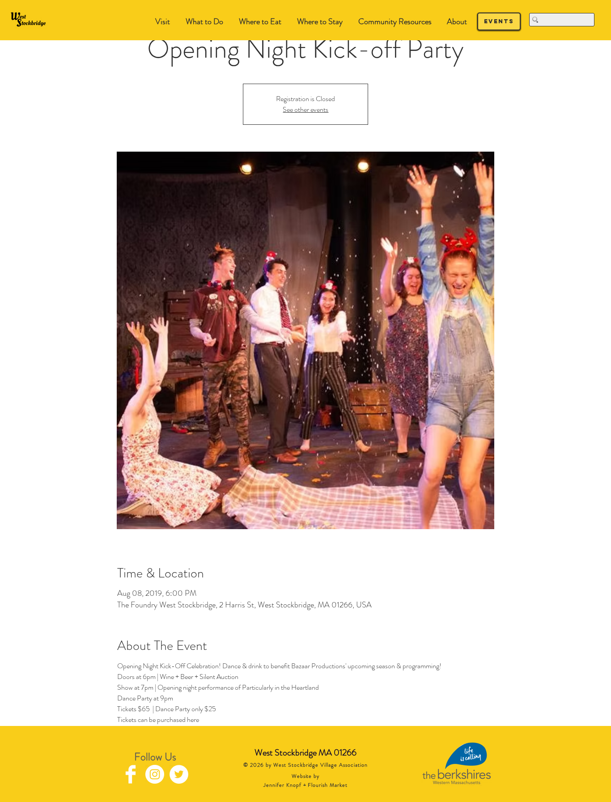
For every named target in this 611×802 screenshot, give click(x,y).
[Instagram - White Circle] (154, 774)
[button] (204, 22)
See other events (305, 109)
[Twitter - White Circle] (179, 774)
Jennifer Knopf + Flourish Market (305, 785)
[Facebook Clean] (130, 774)
